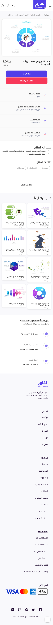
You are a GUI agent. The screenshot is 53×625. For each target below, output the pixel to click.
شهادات (44, 504)
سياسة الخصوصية (41, 551)
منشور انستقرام (41, 498)
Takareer (33, 616)
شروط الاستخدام (41, 544)
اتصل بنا (45, 444)
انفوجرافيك (43, 471)
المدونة (45, 431)
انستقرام (44, 491)
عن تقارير (44, 438)
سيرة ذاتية (43, 511)
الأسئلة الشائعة (42, 538)
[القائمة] (50, 5)
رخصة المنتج (43, 558)
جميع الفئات (43, 424)
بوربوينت (44, 464)
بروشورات (44, 477)
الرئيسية (44, 417)
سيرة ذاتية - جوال (41, 518)
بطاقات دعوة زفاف (40, 484)
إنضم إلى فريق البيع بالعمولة (36, 572)
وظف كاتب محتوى (40, 565)
